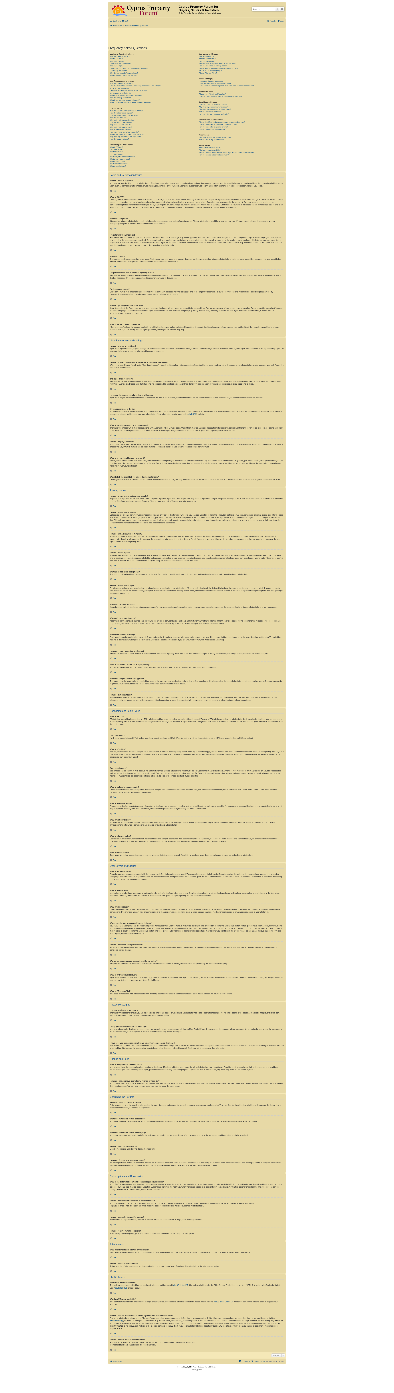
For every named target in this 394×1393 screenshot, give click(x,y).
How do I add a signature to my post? (124, 115)
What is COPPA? (116, 59)
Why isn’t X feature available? (210, 150)
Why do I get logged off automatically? (124, 73)
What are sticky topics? (118, 161)
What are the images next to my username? (126, 95)
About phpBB (119, 1288)
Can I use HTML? (116, 149)
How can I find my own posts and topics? (214, 114)
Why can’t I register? (117, 61)
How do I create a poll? (118, 118)
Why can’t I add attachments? (121, 127)
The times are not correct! (119, 88)
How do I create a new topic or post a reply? (126, 110)
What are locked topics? (119, 164)
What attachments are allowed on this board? (215, 137)
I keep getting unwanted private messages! (215, 83)
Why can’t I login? (116, 66)
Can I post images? (117, 154)
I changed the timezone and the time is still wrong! (128, 90)
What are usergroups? (207, 61)
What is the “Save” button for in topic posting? (127, 134)
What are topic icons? (118, 166)
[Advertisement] (197, 37)
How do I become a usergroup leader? (213, 66)
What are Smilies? (116, 152)
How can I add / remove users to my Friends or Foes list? (220, 96)
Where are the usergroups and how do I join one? (217, 63)
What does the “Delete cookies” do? (123, 75)
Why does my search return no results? (213, 107)
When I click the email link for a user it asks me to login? (130, 102)
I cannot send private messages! (211, 81)
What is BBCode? (116, 147)
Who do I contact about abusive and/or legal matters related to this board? (226, 152)
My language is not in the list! (120, 93)
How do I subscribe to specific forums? (213, 127)
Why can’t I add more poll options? (122, 120)
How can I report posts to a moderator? (124, 132)
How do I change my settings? (121, 83)
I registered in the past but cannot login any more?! (129, 68)
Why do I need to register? (120, 56)
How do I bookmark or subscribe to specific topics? (218, 124)
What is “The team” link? (208, 73)
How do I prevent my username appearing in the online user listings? (135, 86)
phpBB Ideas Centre (222, 1302)
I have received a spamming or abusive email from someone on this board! (226, 86)
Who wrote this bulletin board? (210, 148)
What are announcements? (120, 159)
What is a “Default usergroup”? (210, 71)
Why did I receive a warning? (120, 129)
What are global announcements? (122, 156)
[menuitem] (125, 21)
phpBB (191, 414)
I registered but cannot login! (120, 63)
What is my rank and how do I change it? (125, 100)
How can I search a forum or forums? (213, 104)
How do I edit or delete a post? (121, 113)
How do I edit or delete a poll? (121, 122)
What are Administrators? (208, 56)
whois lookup (115, 1321)
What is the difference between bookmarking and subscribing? (222, 122)
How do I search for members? (210, 112)
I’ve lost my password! (118, 71)
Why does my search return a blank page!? (215, 109)
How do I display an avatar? (120, 98)
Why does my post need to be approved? (125, 136)
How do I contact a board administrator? (214, 155)
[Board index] (144, 10)
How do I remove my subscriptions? (212, 129)
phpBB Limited (179, 1285)
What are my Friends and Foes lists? (212, 94)
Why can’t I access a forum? (120, 125)
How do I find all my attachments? (211, 140)
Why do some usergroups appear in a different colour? (219, 68)
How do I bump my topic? (119, 139)
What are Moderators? (207, 59)
